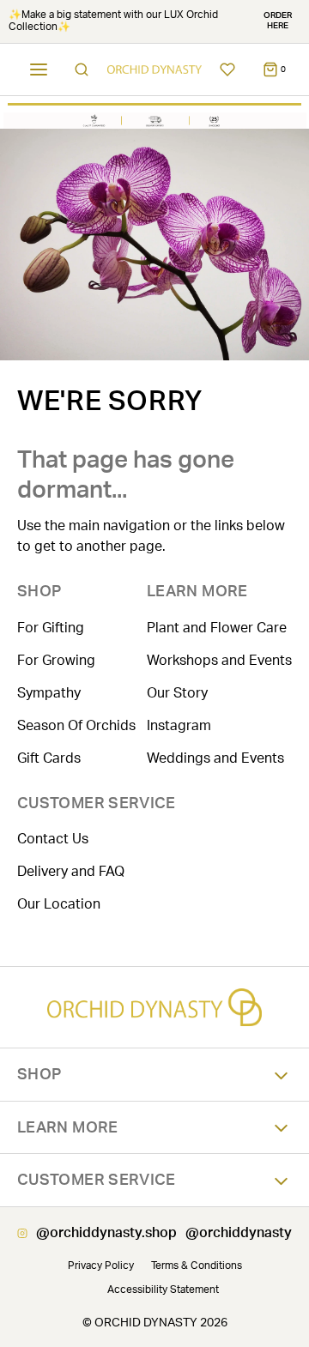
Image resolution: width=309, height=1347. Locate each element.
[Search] (81, 69)
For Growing (56, 660)
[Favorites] (227, 69)
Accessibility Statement (163, 1289)
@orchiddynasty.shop (106, 1233)
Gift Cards (49, 758)
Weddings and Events (215, 758)
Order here (278, 20)
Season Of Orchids (76, 726)
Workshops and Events (219, 660)
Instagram (179, 726)
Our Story (177, 693)
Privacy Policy (101, 1265)
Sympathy (49, 693)
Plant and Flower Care (217, 628)
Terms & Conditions (196, 1265)
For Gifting (50, 628)
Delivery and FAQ (70, 872)
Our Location (58, 904)
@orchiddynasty (238, 1233)
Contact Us (52, 839)
